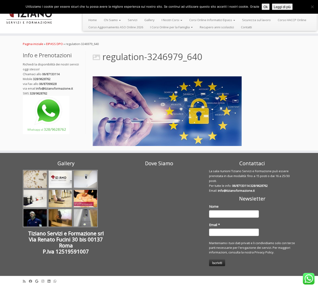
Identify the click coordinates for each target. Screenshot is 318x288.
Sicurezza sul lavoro (256, 20)
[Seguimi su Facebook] (32, 281)
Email (214, 225)
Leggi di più (282, 6)
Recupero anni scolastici (217, 27)
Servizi (132, 20)
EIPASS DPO (54, 44)
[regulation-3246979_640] (194, 111)
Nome (214, 206)
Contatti (246, 27)
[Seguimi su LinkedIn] (50, 281)
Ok (266, 6)
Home (92, 20)
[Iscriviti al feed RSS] (26, 281)
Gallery (149, 20)
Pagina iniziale (33, 44)
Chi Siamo (111, 20)
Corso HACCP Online (292, 20)
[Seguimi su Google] (38, 281)
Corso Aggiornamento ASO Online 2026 (115, 27)
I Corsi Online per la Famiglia (170, 27)
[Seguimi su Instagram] (44, 281)
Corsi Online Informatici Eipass (211, 20)
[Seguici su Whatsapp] (57, 281)
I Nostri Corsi (171, 20)
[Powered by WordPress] (159, 280)
